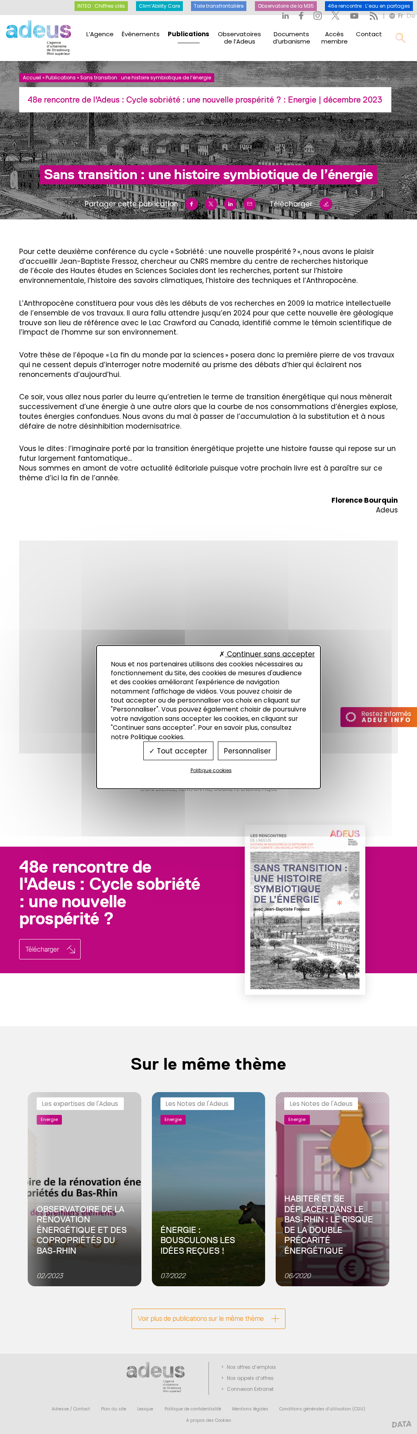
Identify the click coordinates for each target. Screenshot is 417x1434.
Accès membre (334, 38)
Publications (188, 34)
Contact (369, 34)
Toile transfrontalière (219, 6)
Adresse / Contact (71, 1409)
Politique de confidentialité (193, 1409)
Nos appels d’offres (250, 1378)
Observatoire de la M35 (286, 6)
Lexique (145, 1409)
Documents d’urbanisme (291, 38)
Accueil (32, 77)
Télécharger (291, 204)
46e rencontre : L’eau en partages (369, 6)
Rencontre (195, 789)
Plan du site (113, 1409)
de (411, 15)
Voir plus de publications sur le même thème (201, 1318)
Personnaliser (247, 750)
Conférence (158, 789)
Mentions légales (250, 1409)
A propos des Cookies (208, 1420)
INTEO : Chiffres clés (101, 6)
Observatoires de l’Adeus (239, 38)
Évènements (141, 34)
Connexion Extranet (250, 1389)
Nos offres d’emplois (251, 1367)
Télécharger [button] (42, 949)
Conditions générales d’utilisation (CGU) (322, 1409)
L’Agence (100, 34)
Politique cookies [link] (211, 770)
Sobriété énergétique (245, 789)
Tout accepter (181, 750)
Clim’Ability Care (159, 6)
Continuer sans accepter (270, 654)
